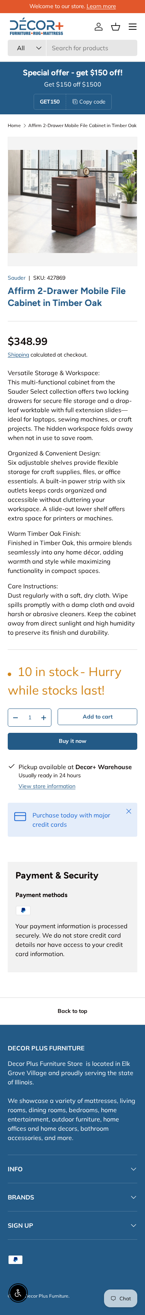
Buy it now (72, 740)
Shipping (18, 354)
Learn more (101, 6)
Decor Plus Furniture (46, 1296)
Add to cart (98, 716)
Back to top (72, 1010)
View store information (47, 786)
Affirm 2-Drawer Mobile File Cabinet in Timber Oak (82, 125)
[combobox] (72, 48)
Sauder (17, 277)
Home (14, 125)
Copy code (92, 101)
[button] (115, 26)
